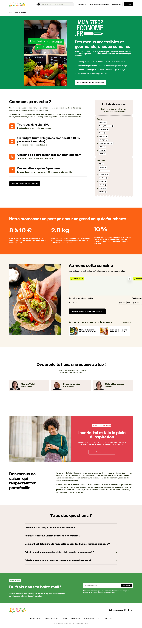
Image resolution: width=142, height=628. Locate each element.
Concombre (103, 171)
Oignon (101, 181)
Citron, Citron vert (105, 126)
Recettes (81, 4)
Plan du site (108, 618)
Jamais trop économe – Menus (99, 4)
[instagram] (125, 610)
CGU (99, 618)
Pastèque (102, 140)
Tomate (101, 192)
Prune (101, 150)
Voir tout (126, 322)
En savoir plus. (110, 593)
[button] (71, 527)
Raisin (101, 153)
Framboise (102, 129)
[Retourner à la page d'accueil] (17, 4)
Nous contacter (75, 618)
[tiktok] (132, 610)
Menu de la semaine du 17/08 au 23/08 (118, 331)
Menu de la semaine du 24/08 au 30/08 (88, 331)
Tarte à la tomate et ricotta (81, 298)
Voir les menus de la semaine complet (87, 311)
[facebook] (129, 610)
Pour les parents (35, 618)
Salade (101, 188)
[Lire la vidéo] (45, 53)
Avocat (101, 122)
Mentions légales (89, 618)
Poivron (102, 185)
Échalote (102, 178)
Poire (101, 147)
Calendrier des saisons (51, 618)
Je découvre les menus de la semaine (90, 82)
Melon (101, 133)
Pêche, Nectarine (105, 143)
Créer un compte (102, 452)
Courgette (102, 174)
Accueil (11, 12)
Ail (100, 164)
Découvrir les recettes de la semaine (24, 184)
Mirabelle (102, 136)
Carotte (102, 167)
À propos (64, 618)
